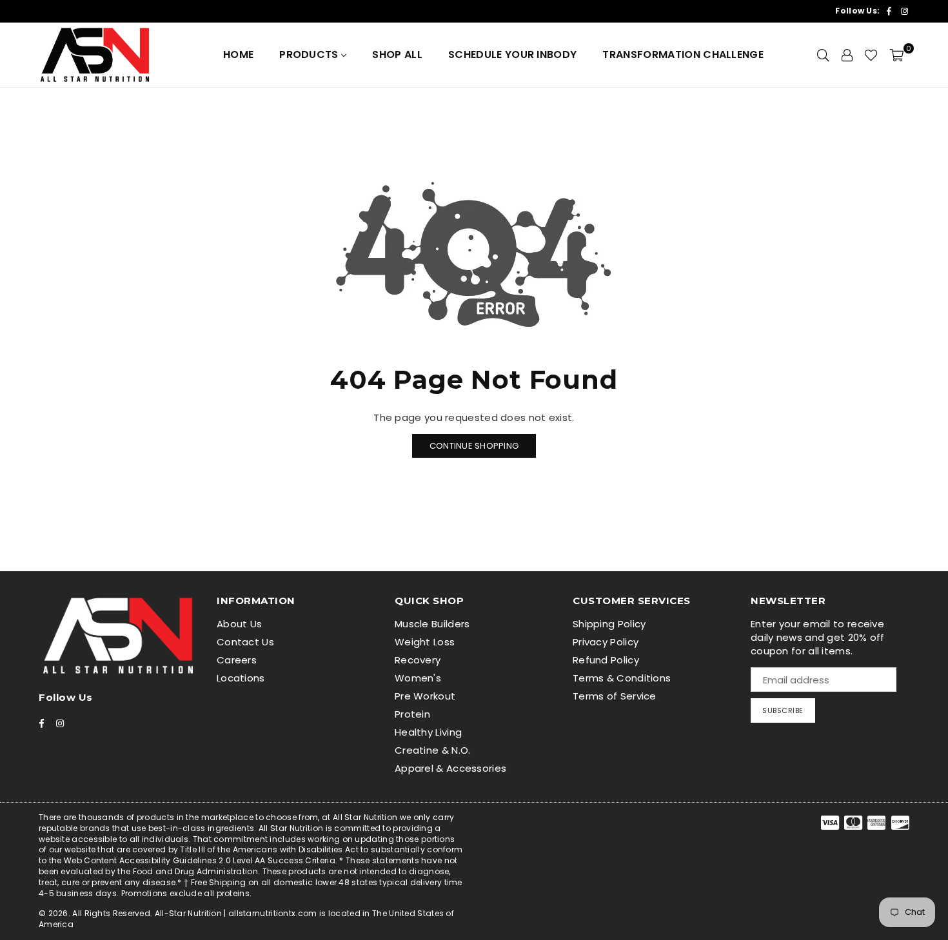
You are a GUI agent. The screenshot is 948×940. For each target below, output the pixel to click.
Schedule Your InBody (512, 54)
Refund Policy (606, 660)
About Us (239, 624)
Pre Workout (425, 696)
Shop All (397, 54)
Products (310, 54)
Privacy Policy (605, 642)
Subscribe (783, 710)
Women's (418, 678)
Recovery (417, 660)
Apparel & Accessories (450, 768)
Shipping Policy (609, 624)
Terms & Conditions (622, 678)
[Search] (823, 54)
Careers (237, 660)
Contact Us (245, 642)
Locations (241, 678)
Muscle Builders (432, 624)
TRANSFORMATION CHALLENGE (683, 54)
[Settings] (847, 54)
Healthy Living (428, 732)
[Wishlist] (871, 54)
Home (238, 54)
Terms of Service (615, 696)
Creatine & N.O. (433, 750)
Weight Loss (425, 642)
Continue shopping (474, 446)
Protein (412, 714)
